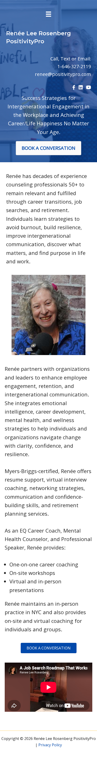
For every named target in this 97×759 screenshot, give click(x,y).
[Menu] (48, 14)
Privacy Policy (50, 744)
